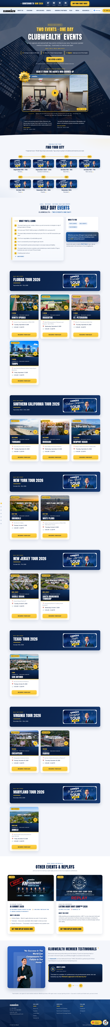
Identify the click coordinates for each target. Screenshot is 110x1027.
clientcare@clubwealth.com (16, 1014)
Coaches (35, 1011)
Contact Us (36, 1018)
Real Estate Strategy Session (64, 1013)
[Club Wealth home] (9, 10)
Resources (85, 10)
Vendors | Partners (61, 10)
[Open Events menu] (52, 10)
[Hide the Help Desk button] (107, 1021)
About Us (20, 10)
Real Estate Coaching (62, 1008)
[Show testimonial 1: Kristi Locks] (73, 985)
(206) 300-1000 (13, 1012)
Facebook (82, 1008)
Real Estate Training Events (63, 1011)
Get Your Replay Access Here (22, 929)
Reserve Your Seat (24, 334)
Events (48, 10)
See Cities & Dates (55, 59)
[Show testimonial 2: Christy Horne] (74, 985)
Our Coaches (40, 10)
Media (77, 10)
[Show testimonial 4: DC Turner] (77, 985)
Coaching (29, 10)
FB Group (98, 10)
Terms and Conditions (88, 1025)
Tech (70, 10)
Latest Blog (36, 1013)
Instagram (82, 1011)
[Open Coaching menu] (33, 10)
